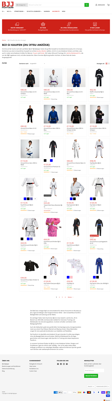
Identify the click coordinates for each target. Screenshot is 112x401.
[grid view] (106, 63)
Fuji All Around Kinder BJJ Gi (29, 245)
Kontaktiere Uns (33, 368)
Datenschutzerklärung (8, 368)
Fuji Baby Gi (70, 283)
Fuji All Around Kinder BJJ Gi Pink (52, 242)
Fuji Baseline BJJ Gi (95, 163)
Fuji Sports (92, 164)
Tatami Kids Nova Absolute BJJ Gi (53, 206)
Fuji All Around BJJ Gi (27, 205)
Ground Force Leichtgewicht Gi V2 (98, 242)
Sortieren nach (23, 63)
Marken (47, 11)
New (63, 11)
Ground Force (24, 95)
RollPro (91, 93)
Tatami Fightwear (48, 208)
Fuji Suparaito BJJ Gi (73, 205)
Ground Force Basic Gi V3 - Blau (75, 92)
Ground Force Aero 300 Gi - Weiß (29, 164)
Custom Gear (33, 371)
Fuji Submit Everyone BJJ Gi (52, 283)
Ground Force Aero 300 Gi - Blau (52, 129)
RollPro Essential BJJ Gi (97, 92)
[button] (107, 400)
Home (4, 40)
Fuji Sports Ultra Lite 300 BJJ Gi (99, 283)
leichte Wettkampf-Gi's (74, 53)
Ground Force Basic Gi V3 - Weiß (52, 92)
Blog (3, 371)
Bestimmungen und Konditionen (11, 366)
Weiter (70, 297)
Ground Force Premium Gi (52, 167)
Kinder (42, 53)
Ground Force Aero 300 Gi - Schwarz (98, 129)
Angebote (56, 11)
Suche (3, 391)
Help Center (32, 366)
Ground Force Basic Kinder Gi (30, 280)
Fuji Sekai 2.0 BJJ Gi (95, 205)
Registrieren (91, 376)
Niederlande (101, 386)
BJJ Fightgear (5, 364)
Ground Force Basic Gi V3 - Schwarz (29, 92)
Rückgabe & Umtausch (35, 364)
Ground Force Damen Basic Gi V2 (76, 164)
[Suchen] (86, 5)
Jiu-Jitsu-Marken (41, 51)
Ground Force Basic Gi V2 (28, 128)
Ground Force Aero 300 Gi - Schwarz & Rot (75, 129)
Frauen (35, 53)
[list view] (109, 63)
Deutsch (90, 386)
